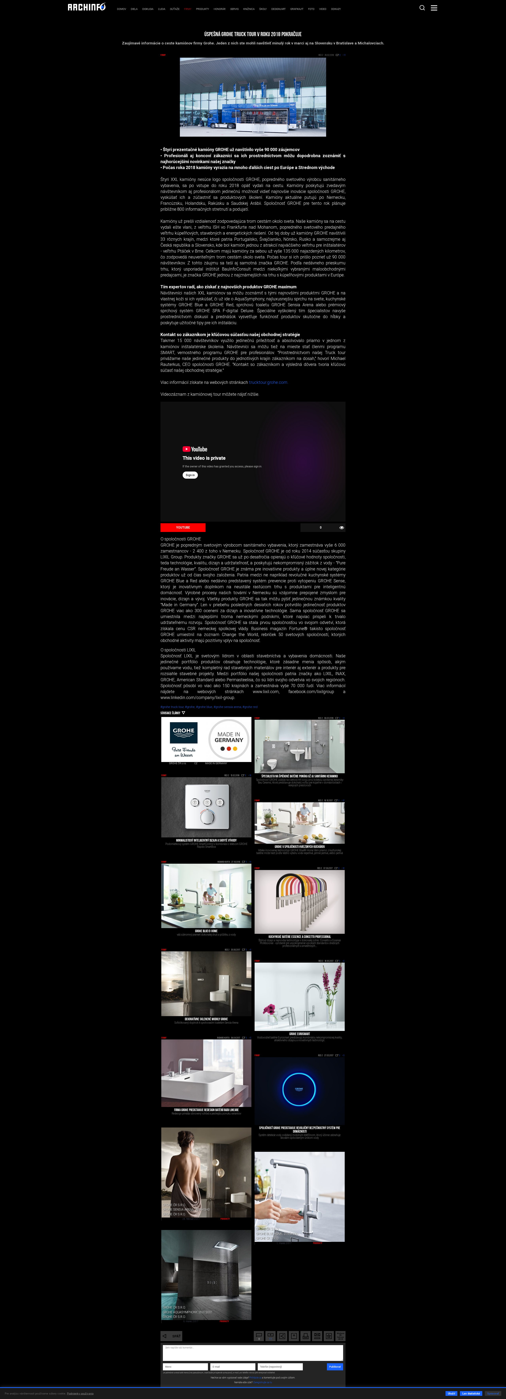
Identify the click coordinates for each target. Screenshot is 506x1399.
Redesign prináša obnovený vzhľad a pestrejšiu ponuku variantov (206, 1113)
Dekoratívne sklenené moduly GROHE (206, 1019)
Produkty (202, 9)
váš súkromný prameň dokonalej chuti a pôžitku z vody (206, 934)
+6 (343, 961)
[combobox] (423, 7)
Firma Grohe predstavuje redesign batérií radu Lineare (206, 1110)
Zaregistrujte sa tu (262, 1382)
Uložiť (451, 1393)
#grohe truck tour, (172, 707)
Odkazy (336, 9)
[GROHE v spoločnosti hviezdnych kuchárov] (300, 823)
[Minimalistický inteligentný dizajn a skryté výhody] (206, 807)
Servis (234, 9)
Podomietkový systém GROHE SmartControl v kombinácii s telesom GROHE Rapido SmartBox (206, 845)
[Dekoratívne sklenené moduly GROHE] (206, 983)
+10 (343, 868)
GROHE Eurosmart (299, 1034)
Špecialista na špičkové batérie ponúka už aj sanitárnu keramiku (299, 776)
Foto (311, 9)
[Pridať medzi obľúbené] (329, 1336)
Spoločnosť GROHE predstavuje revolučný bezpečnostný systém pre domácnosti (299, 1130)
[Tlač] (305, 1336)
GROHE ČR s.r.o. (177, 763)
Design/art (278, 9)
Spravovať (493, 1393)
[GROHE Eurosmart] (300, 997)
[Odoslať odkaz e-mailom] (317, 1336)
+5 (250, 1038)
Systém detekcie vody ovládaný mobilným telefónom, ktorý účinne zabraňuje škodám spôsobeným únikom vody (300, 1136)
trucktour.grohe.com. (268, 382)
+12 (343, 801)
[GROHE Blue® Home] (206, 896)
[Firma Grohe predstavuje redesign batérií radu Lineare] (206, 1073)
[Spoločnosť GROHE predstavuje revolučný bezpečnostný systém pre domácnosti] (300, 1091)
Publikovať (335, 1366)
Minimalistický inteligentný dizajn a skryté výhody (206, 841)
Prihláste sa (255, 1377)
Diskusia (147, 9)
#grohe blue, (205, 707)
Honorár (220, 9)
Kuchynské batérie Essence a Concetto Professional (300, 937)
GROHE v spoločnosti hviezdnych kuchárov (300, 847)
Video (322, 9)
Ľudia (161, 9)
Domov (121, 9)
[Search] (423, 7)
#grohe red (250, 707)
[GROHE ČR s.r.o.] (183, 739)
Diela (134, 9)
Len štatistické (471, 1393)
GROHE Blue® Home (206, 931)
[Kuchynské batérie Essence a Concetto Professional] (300, 902)
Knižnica (249, 9)
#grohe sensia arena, (228, 707)
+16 (249, 775)
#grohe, (190, 707)
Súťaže (174, 9)
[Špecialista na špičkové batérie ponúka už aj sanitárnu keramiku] (300, 746)
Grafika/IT (296, 9)
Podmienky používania (80, 1393)
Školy (263, 9)
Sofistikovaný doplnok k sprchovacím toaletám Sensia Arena (206, 1022)
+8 (343, 718)
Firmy (187, 9)
